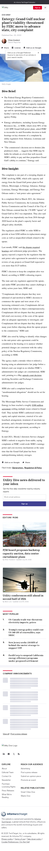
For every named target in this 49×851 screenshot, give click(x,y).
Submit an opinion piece (31, 776)
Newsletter (6, 780)
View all (6, 734)
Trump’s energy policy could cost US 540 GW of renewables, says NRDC (26, 632)
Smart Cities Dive (28, 792)
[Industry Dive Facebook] (8, 754)
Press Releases (8, 790)
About (4, 768)
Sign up (37, 8)
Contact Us (6, 776)
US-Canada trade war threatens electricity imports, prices (25, 621)
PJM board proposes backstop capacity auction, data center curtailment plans (21, 553)
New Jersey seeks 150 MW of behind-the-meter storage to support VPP (24, 645)
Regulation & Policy (33, 468)
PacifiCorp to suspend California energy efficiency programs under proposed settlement (26, 658)
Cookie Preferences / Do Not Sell (15, 842)
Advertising (25, 768)
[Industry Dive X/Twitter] (13, 754)
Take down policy (34, 839)
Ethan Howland (14, 40)
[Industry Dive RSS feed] (18, 754)
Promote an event (28, 780)
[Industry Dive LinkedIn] (3, 754)
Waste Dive (25, 796)
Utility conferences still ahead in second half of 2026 (23, 597)
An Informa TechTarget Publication (24, 2)
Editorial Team (8, 772)
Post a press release (19, 734)
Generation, (18, 468)
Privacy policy (7, 839)
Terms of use (20, 839)
